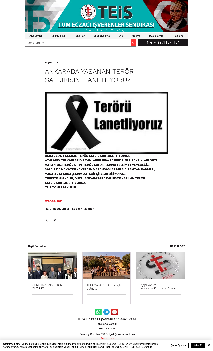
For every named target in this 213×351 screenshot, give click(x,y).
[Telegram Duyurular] (106, 312)
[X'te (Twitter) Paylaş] (46, 220)
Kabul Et (197, 345)
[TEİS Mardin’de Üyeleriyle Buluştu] (107, 265)
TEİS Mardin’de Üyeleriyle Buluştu (104, 286)
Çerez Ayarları (178, 345)
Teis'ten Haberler (83, 209)
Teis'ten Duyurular (57, 209)
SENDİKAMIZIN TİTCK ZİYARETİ (47, 286)
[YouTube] (114, 312)
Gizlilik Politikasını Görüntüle (137, 346)
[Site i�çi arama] (133, 42)
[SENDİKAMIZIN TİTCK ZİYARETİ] (52, 265)
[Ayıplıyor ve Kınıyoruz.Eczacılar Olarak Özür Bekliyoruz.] (160, 265)
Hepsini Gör (177, 245)
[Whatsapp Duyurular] (98, 312)
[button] (57, 35)
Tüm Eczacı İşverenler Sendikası (106, 319)
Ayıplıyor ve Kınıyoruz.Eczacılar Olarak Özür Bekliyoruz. (158, 286)
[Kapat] (209, 345)
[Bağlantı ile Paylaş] (54, 220)
